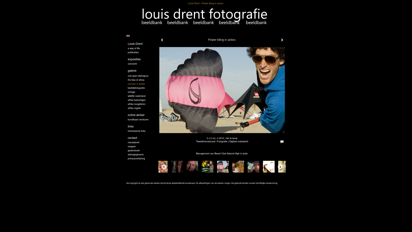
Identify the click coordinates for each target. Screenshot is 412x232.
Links (131, 126)
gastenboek (134, 150)
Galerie (132, 70)
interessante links (136, 130)
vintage (131, 91)
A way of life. (134, 48)
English (128, 36)
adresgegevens (136, 154)
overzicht (132, 63)
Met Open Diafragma (138, 75)
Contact (132, 138)
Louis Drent (194, 3)
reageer (132, 146)
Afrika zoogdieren (136, 104)
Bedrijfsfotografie (136, 87)
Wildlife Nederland (136, 95)
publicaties (133, 52)
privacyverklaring (136, 158)
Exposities (134, 59)
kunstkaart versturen (138, 119)
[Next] (280, 166)
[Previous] (164, 166)
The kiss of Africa (136, 79)
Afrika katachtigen (137, 100)
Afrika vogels (134, 108)
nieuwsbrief (133, 142)
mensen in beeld (136, 83)
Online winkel (136, 115)
